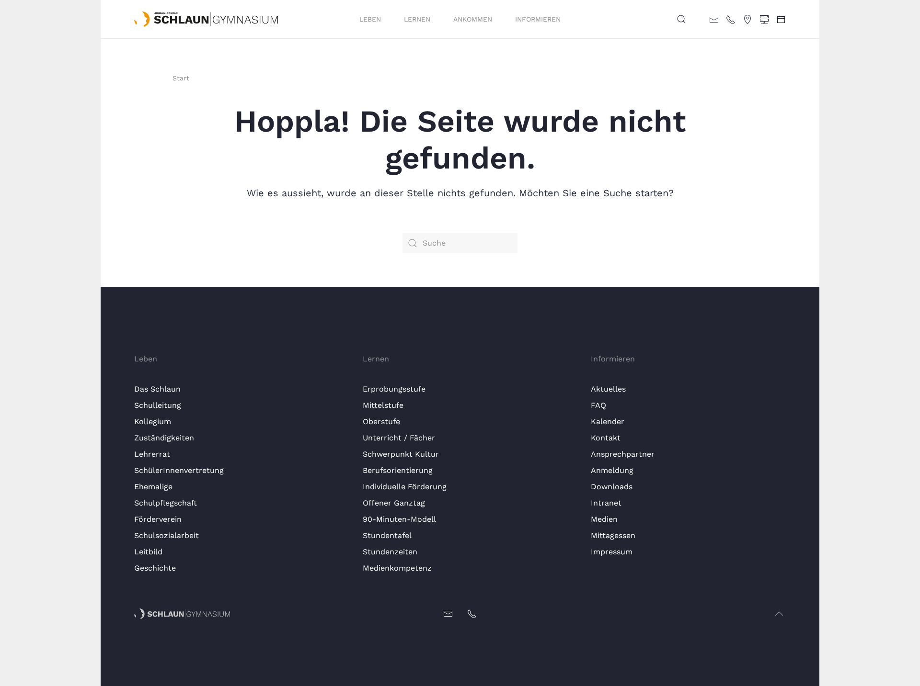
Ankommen (472, 19)
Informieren (538, 19)
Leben (370, 19)
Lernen (417, 19)
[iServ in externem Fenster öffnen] (764, 18)
